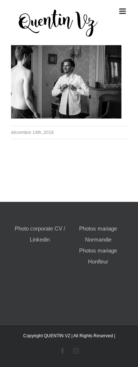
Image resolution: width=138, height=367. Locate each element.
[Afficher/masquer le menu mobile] (123, 11)
